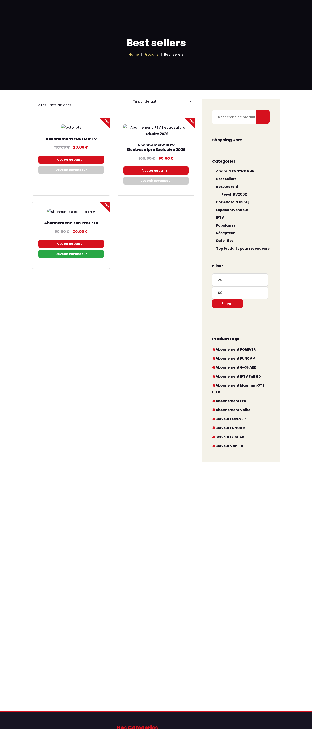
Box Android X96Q (232, 202)
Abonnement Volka (233, 409)
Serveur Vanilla (229, 445)
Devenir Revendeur (71, 170)
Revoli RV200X (234, 194)
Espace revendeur (232, 209)
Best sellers (226, 178)
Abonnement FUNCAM (236, 358)
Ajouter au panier (70, 160)
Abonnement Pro (231, 400)
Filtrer (227, 303)
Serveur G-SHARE (231, 437)
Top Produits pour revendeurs (243, 248)
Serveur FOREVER (231, 419)
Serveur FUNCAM (231, 427)
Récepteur (225, 233)
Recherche (263, 117)
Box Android (227, 186)
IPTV (220, 217)
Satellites (224, 240)
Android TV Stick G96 (235, 171)
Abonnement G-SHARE (236, 367)
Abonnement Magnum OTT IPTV (238, 388)
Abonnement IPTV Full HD (238, 376)
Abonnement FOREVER (236, 349)
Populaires (225, 225)
